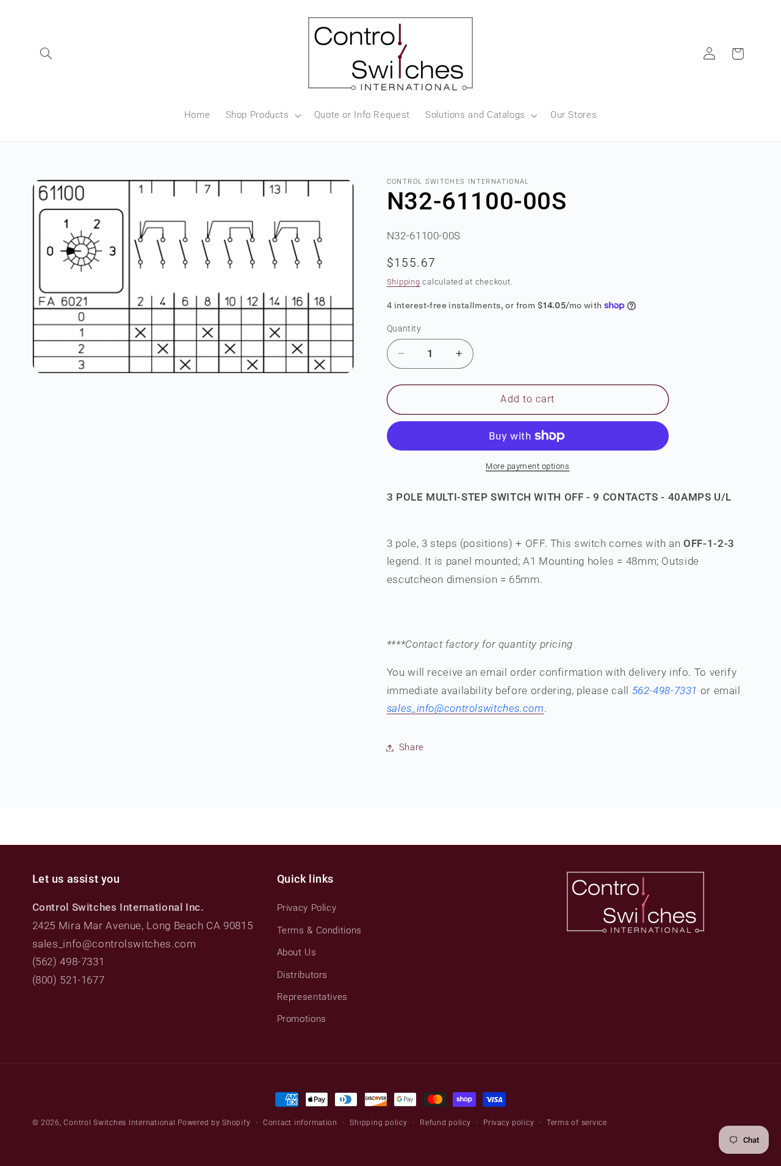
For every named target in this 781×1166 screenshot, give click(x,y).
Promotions (301, 1018)
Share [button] (411, 747)
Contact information (300, 1122)
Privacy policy (508, 1122)
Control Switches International (119, 1122)
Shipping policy (378, 1122)
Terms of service (577, 1122)
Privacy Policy (307, 907)
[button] (46, 54)
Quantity (404, 328)
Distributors (302, 974)
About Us (297, 952)
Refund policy (445, 1122)
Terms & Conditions (319, 930)
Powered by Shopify (214, 1122)
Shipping (403, 281)
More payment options (528, 466)
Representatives (312, 996)
